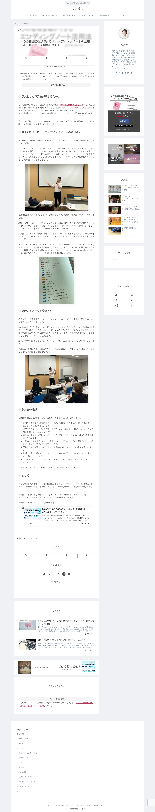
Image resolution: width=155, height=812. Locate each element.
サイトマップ (70, 805)
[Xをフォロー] (49, 574)
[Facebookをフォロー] (54, 574)
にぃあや (124, 45)
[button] (87, 59)
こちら (131, 68)
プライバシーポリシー (84, 805)
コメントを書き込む (57, 699)
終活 (20, 538)
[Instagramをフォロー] (64, 574)
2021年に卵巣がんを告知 (71, 105)
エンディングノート (31, 538)
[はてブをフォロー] (59, 574)
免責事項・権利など (100, 805)
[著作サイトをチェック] (44, 574)
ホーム (50, 805)
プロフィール (59, 805)
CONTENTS (56, 85)
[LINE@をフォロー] (69, 574)
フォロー (125, 121)
